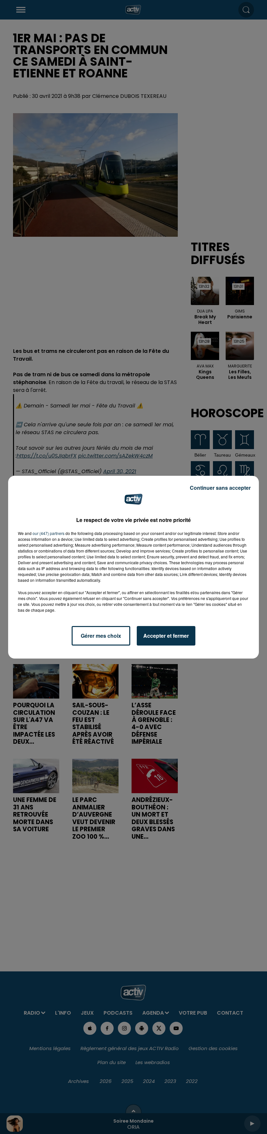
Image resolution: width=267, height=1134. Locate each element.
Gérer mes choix (101, 635)
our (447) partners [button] (48, 533)
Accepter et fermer (166, 635)
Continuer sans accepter (220, 487)
